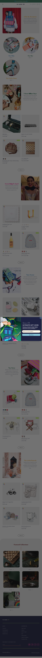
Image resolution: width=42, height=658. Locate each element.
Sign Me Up (31, 334)
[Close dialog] (40, 318)
